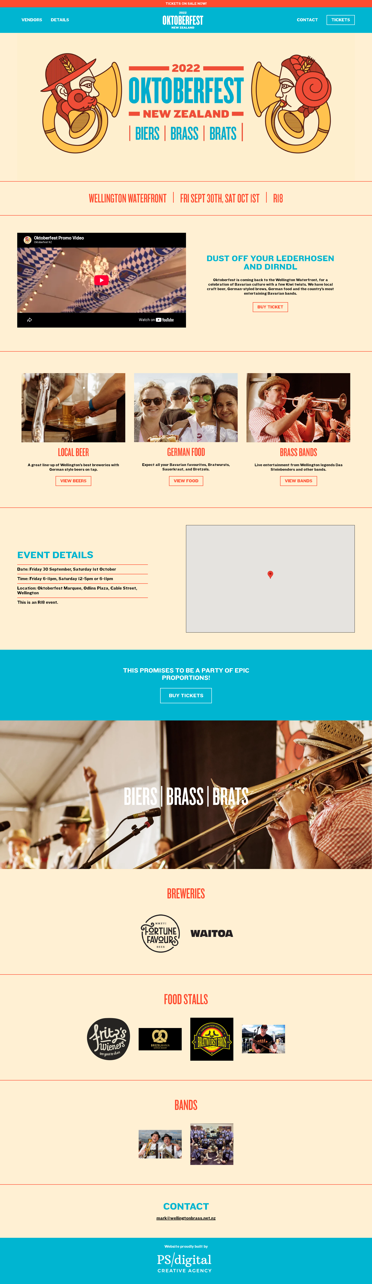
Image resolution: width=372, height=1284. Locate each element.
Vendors (32, 20)
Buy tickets (186, 696)
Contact (307, 20)
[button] (270, 575)
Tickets (340, 20)
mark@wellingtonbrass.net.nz (186, 1218)
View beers (73, 481)
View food (186, 481)
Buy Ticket (270, 307)
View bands (298, 481)
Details (60, 20)
